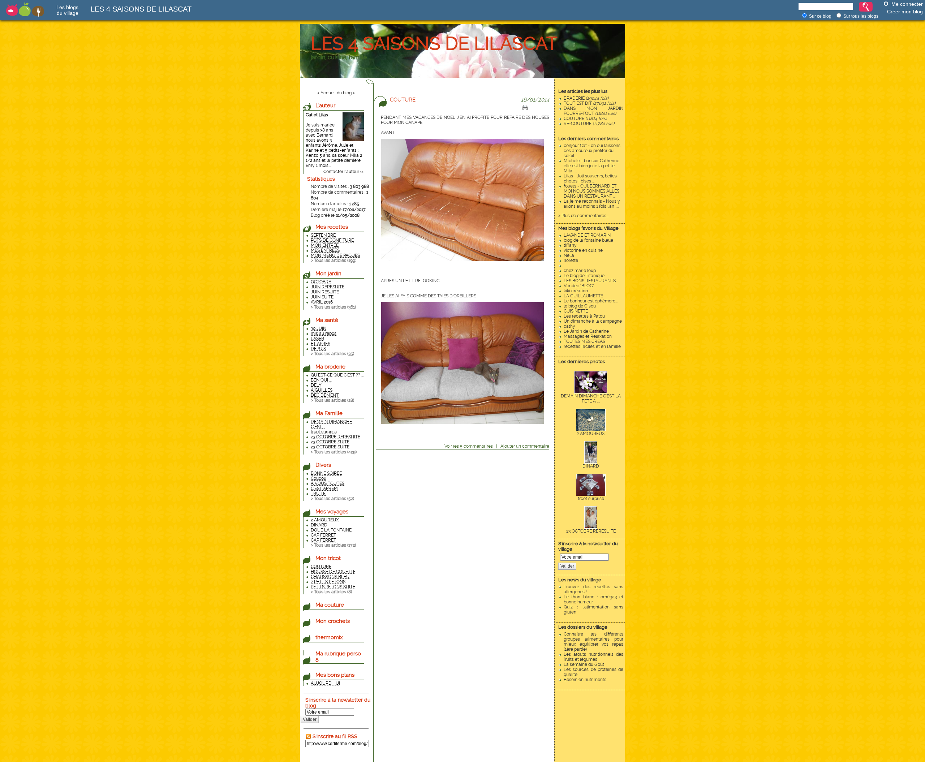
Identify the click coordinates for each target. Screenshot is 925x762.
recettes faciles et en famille (592, 346)
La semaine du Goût (584, 664)
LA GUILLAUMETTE (583, 295)
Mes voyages (331, 511)
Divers (323, 465)
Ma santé (326, 320)
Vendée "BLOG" (579, 285)
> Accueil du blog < (336, 92)
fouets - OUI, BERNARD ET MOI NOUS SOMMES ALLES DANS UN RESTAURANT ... (591, 191)
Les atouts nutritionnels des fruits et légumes (593, 657)
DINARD (590, 466)
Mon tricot (328, 558)
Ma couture (329, 605)
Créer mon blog (905, 11)
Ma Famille (329, 413)
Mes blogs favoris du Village (588, 228)
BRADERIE (586, 98)
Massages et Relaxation (588, 336)
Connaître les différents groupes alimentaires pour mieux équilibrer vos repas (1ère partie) (593, 642)
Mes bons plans (334, 675)
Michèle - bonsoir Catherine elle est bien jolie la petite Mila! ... (591, 165)
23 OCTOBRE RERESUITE (591, 531)
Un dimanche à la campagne (593, 321)
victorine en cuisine (583, 250)
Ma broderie (330, 366)
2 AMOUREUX (591, 433)
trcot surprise (591, 498)
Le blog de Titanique (584, 275)
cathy (569, 326)
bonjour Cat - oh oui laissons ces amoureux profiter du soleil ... (592, 150)
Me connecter (907, 4)
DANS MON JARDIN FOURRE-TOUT (593, 111)
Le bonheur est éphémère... (591, 300)
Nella (569, 255)
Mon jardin (328, 273)
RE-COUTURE (589, 123)
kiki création (576, 290)
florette (571, 260)
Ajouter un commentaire (524, 446)
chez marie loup (580, 270)
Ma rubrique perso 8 (338, 656)
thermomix (329, 637)
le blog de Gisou (580, 306)
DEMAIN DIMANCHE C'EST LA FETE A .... (591, 398)
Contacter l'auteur (341, 171)
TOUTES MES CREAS (584, 341)
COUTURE (585, 118)
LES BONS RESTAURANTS (590, 280)
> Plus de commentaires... (583, 215)
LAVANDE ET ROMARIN (587, 235)
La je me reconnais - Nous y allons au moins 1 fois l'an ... (592, 204)
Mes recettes (331, 227)
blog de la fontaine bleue (588, 240)
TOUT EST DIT (589, 103)
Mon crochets (332, 621)
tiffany (570, 245)
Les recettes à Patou (584, 316)
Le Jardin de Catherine (586, 331)
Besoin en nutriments (585, 679)
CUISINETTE (576, 311)
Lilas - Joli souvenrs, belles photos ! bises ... (590, 178)
